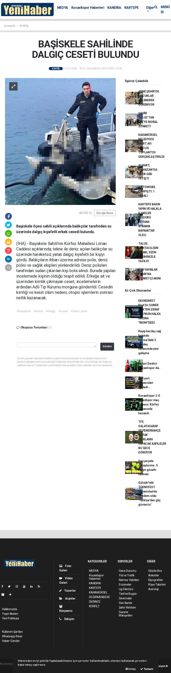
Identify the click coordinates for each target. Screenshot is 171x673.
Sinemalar (125, 598)
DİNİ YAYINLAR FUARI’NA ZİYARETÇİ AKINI (149, 274)
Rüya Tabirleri (157, 584)
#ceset (63, 311)
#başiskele (23, 311)
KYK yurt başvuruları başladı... (145, 383)
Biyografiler (155, 580)
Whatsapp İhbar (12, 636)
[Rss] (40, 586)
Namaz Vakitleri (129, 580)
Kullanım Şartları (12, 631)
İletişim (69, 619)
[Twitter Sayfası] (11, 586)
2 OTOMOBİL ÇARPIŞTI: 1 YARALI (147, 191)
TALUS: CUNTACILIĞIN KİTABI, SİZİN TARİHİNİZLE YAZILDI (148, 252)
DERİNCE (95, 601)
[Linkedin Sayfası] (33, 586)
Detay (132, 668)
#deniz (38, 311)
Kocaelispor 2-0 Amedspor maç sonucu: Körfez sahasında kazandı (149, 404)
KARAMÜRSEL (98, 592)
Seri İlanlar (125, 603)
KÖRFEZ (94, 606)
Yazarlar (70, 590)
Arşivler (69, 598)
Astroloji (153, 589)
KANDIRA (114, 8)
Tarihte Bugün (128, 593)
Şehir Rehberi (127, 607)
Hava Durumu (127, 570)
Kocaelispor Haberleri (87, 8)
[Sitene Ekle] (12, 594)
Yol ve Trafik (127, 575)
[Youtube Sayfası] (26, 586)
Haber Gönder (11, 641)
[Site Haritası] (4, 594)
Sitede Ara (155, 570)
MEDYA (62, 8)
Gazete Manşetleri (125, 613)
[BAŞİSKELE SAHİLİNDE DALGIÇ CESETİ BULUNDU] (60, 141)
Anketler (153, 575)
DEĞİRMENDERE (99, 597)
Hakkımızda (9, 609)
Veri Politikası (10, 618)
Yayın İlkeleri (10, 613)
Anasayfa (10, 25)
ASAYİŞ (23, 25)
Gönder (107, 346)
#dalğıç (50, 311)
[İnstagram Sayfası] (18, 586)
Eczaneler (125, 584)
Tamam (148, 668)
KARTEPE (131, 8)
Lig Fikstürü (126, 589)
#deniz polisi (79, 311)
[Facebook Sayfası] (3, 586)
